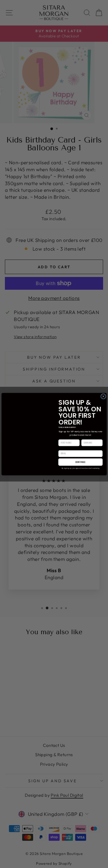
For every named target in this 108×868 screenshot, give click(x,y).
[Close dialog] (103, 396)
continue (80, 462)
